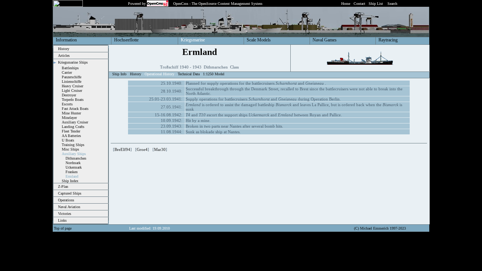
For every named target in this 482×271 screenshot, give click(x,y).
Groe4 (142, 149)
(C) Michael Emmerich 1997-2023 (380, 228)
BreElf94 (122, 149)
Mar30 (160, 149)
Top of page (63, 228)
